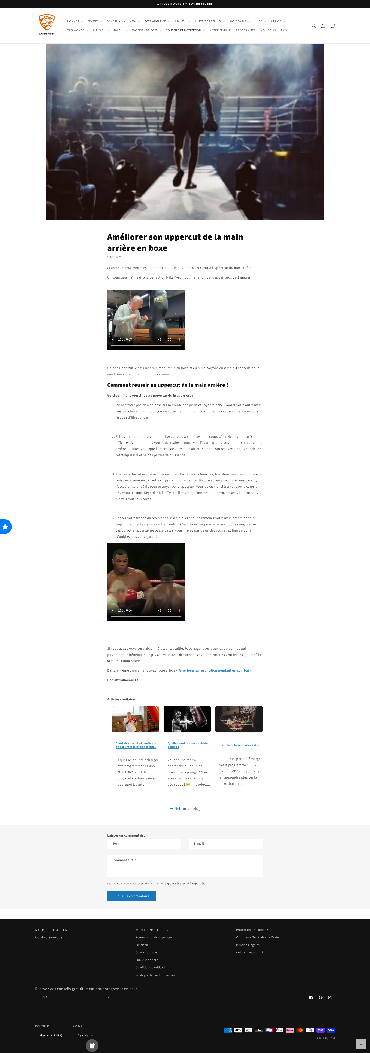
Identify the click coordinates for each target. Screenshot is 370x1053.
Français (83, 1035)
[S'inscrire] (107, 997)
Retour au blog (187, 808)
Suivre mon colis (147, 960)
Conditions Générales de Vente (257, 937)
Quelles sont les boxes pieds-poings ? (188, 745)
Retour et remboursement (154, 937)
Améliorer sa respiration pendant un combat (214, 670)
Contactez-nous (48, 937)
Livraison (142, 945)
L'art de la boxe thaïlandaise (239, 745)
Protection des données (252, 930)
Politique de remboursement (156, 975)
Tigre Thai (330, 1038)
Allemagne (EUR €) (51, 1035)
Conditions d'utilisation (152, 967)
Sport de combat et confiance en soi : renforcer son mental (136, 745)
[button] (75, 21)
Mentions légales (248, 945)
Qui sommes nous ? (249, 952)
